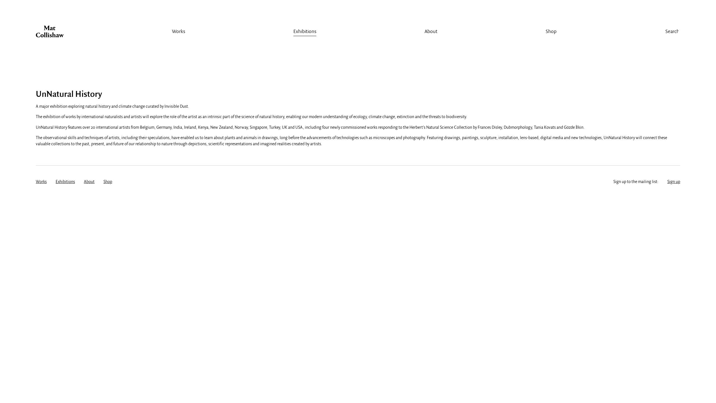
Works (178, 31)
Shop (551, 31)
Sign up (673, 182)
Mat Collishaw (50, 33)
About (431, 31)
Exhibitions (304, 31)
